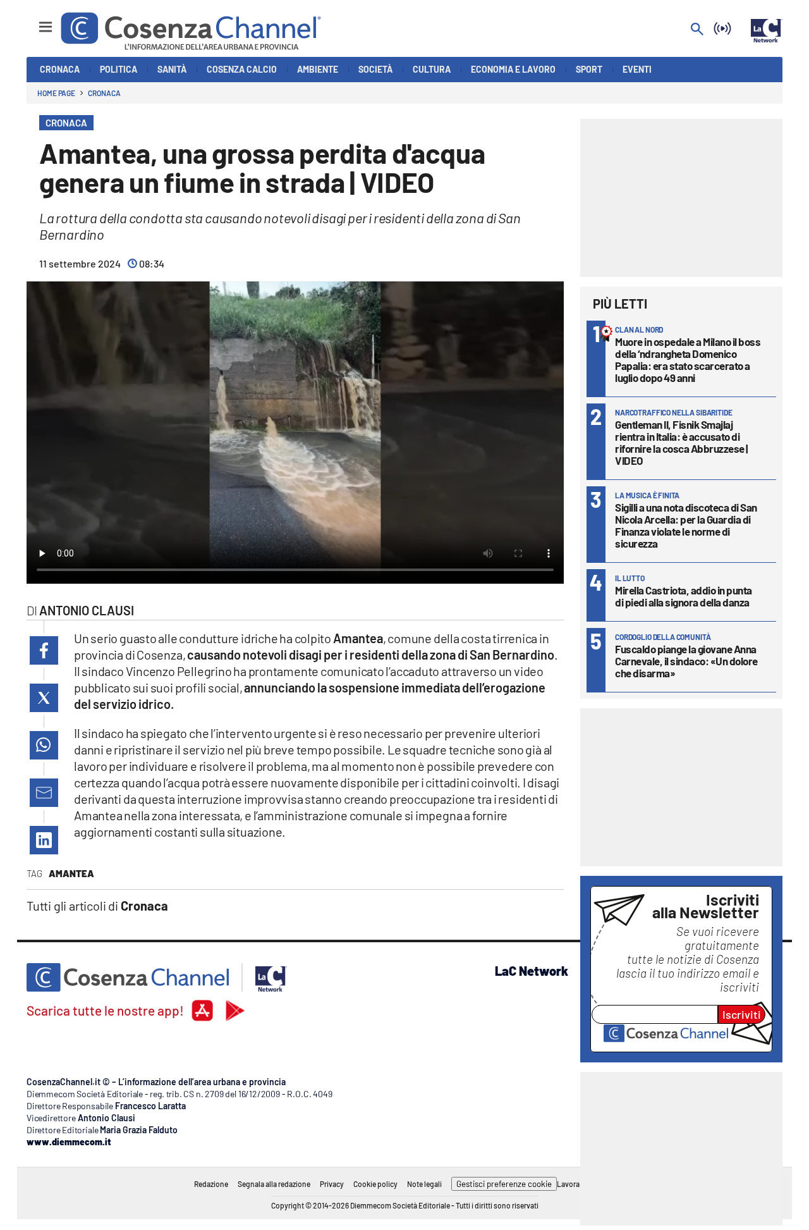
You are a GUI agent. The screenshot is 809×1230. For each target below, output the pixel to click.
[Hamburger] (34, 21)
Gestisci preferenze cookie (504, 1184)
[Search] (697, 30)
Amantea (71, 873)
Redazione (211, 1183)
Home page (56, 93)
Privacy (332, 1183)
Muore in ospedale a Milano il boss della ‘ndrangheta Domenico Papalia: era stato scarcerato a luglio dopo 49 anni (687, 359)
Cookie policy (375, 1183)
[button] (44, 650)
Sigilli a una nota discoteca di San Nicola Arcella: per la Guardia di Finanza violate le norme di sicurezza (686, 525)
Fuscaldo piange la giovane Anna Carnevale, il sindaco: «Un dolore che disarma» (686, 661)
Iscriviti (741, 1014)
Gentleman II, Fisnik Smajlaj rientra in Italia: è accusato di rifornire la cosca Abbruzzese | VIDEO (681, 442)
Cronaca (104, 93)
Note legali (424, 1183)
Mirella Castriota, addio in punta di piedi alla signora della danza (683, 596)
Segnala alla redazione (274, 1183)
